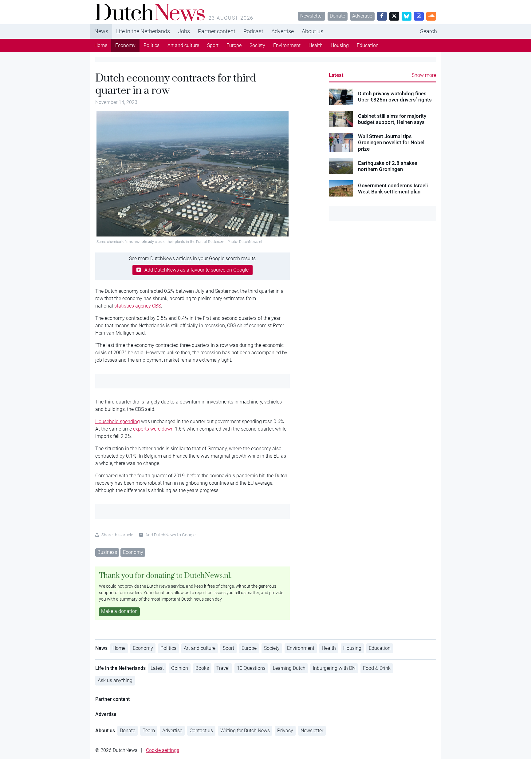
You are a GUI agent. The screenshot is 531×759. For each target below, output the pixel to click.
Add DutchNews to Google (170, 534)
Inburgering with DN (334, 668)
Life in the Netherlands (143, 31)
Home (100, 45)
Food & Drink (377, 668)
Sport (212, 45)
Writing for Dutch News (245, 730)
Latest (336, 75)
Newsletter (311, 16)
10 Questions (251, 668)
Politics (151, 45)
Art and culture (183, 45)
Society (257, 45)
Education (368, 45)
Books (202, 668)
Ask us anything (115, 680)
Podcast (253, 31)
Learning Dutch (289, 668)
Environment (287, 45)
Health (316, 45)
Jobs (184, 31)
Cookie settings (162, 750)
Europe (234, 45)
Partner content (216, 31)
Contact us (201, 730)
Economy (125, 45)
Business (107, 552)
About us (312, 31)
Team (149, 730)
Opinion (179, 668)
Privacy (285, 730)
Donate (337, 16)
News (101, 31)
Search (428, 31)
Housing (340, 45)
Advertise (362, 16)
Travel (223, 668)
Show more (424, 75)
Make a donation (119, 611)
